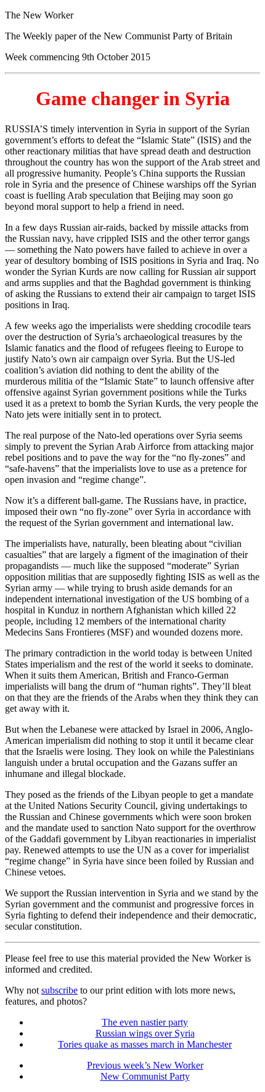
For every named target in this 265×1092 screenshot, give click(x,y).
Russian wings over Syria (145, 1033)
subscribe (59, 990)
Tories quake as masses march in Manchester (145, 1044)
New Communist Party (145, 1076)
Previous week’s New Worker (145, 1065)
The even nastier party (145, 1022)
